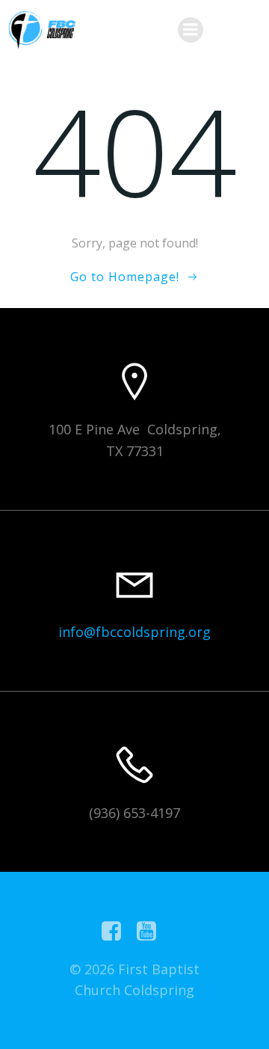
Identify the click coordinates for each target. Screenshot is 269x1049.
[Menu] (190, 30)
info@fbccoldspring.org (134, 632)
